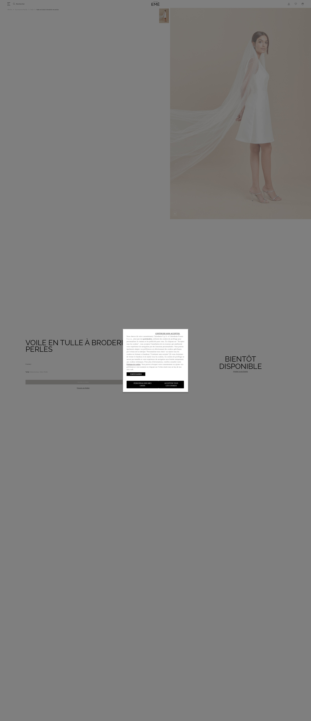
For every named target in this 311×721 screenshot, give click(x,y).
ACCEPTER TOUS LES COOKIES (171, 384)
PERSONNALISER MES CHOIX (142, 384)
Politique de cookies (133, 364)
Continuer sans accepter (167, 334)
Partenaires (136, 374)
